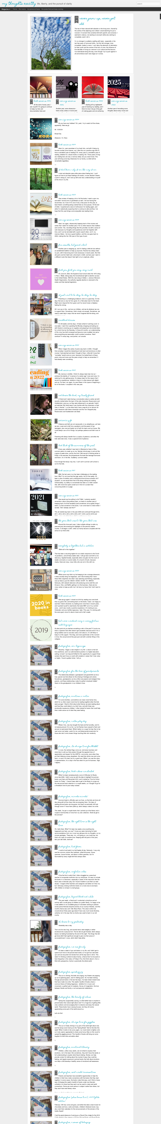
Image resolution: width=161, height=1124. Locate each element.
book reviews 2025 (94, 101)
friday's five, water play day (72, 721)
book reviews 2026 (42, 101)
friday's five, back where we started (76, 771)
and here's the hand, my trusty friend (76, 395)
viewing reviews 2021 (68, 496)
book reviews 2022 (67, 370)
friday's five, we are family (72, 947)
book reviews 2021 (66, 471)
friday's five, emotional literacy (73, 1047)
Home (15, 9)
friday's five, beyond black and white (76, 897)
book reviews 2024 (67, 145)
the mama (22, 9)
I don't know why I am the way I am (77, 170)
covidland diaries (66, 320)
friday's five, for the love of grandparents (78, 671)
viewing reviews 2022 (68, 345)
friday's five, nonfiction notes (72, 872)
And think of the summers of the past (76, 446)
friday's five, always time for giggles (76, 1022)
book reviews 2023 (67, 195)
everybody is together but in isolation (76, 546)
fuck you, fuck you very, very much (75, 270)
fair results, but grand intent (72, 245)
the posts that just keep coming (52, 9)
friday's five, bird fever (69, 847)
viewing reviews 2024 (68, 120)
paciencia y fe (65, 421)
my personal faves (33, 9)
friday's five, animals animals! (73, 797)
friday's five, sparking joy (70, 972)
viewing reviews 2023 (68, 220)
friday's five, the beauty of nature (74, 997)
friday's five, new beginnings (72, 646)
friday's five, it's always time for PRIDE (78, 746)
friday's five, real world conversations (77, 1072)
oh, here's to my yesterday (71, 922)
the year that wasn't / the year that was (77, 521)
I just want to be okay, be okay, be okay (77, 295)
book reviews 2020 (67, 596)
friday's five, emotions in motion (73, 696)
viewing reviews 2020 (68, 571)
